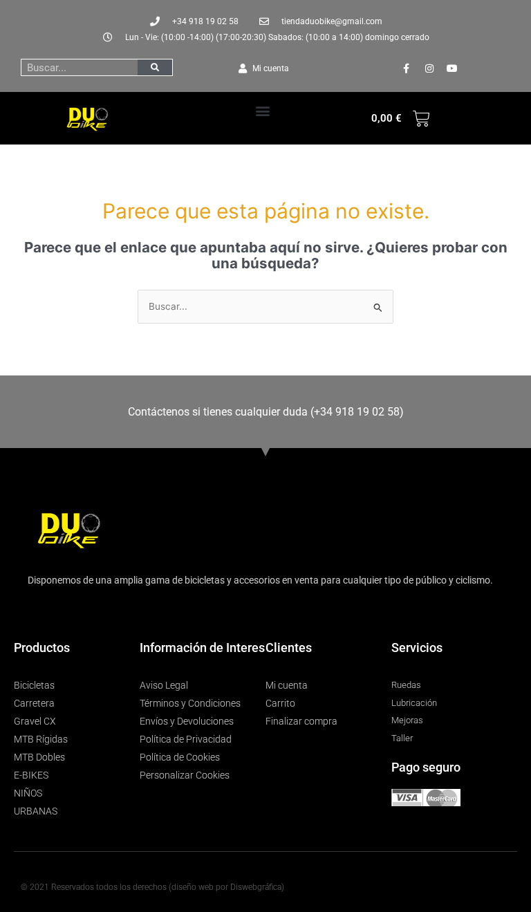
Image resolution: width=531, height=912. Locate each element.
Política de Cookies (180, 757)
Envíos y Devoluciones (187, 721)
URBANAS (35, 811)
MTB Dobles (39, 757)
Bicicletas (34, 685)
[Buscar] (155, 67)
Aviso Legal (164, 685)
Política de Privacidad (186, 739)
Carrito (280, 703)
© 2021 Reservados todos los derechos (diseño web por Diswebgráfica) (152, 887)
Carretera (34, 703)
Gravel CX (35, 721)
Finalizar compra (301, 721)
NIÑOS (28, 793)
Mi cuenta (287, 685)
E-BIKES (31, 775)
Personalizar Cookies (185, 775)
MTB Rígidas (41, 739)
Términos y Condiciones (190, 703)
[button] (263, 110)
